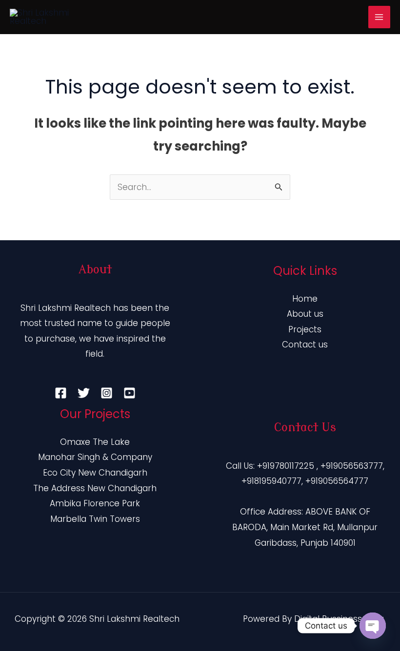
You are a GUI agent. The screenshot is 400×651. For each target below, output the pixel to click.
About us (305, 314)
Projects (304, 329)
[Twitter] (84, 393)
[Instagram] (106, 393)
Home (305, 299)
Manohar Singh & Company (95, 457)
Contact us (305, 344)
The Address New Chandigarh (95, 488)
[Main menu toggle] (379, 17)
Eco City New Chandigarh (95, 473)
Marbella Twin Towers (95, 519)
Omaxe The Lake (95, 442)
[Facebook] (61, 393)
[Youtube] (129, 393)
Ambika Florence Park (95, 503)
